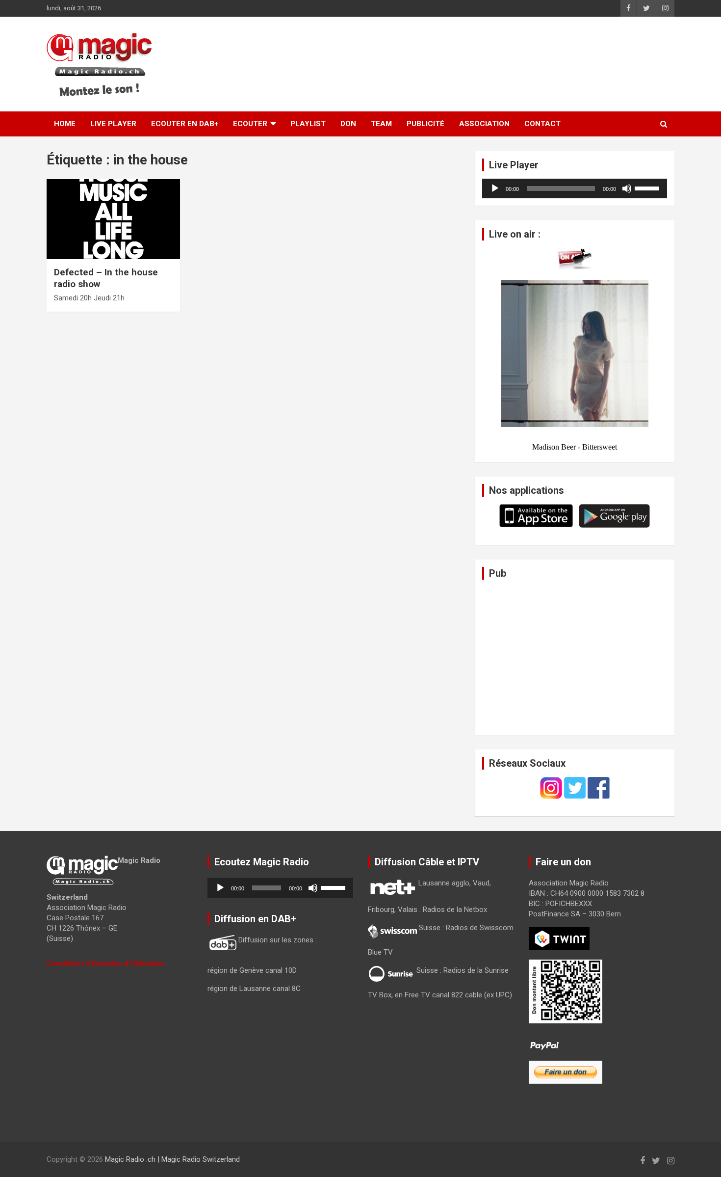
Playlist (308, 123)
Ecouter (250, 123)
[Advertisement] (503, 64)
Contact (542, 123)
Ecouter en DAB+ (184, 123)
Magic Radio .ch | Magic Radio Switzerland (172, 1159)
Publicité (425, 123)
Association (484, 123)
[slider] (648, 187)
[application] (574, 188)
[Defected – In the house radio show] (113, 219)
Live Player (113, 123)
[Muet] (627, 188)
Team (381, 123)
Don (348, 123)
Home (65, 123)
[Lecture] (495, 188)
